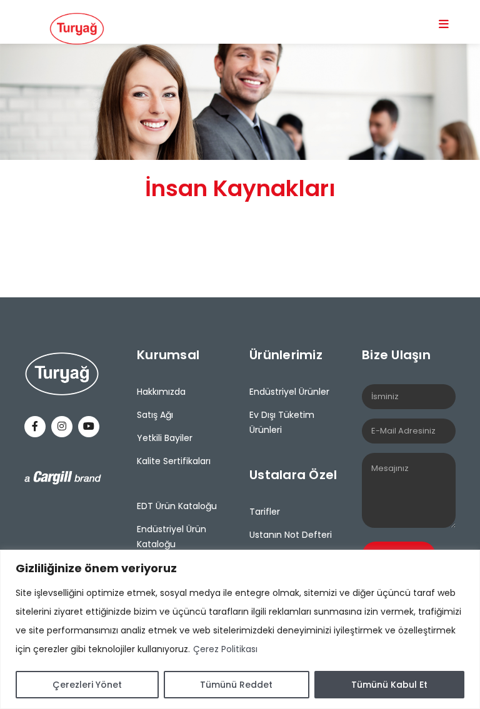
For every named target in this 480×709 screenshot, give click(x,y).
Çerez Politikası (225, 649)
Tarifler (264, 511)
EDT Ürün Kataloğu (177, 506)
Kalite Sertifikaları (174, 461)
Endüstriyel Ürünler (289, 391)
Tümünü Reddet (236, 684)
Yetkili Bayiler (164, 438)
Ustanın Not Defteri (290, 534)
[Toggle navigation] (443, 23)
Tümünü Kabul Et (389, 684)
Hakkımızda (161, 391)
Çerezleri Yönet (87, 684)
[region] (240, 629)
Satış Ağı (155, 415)
